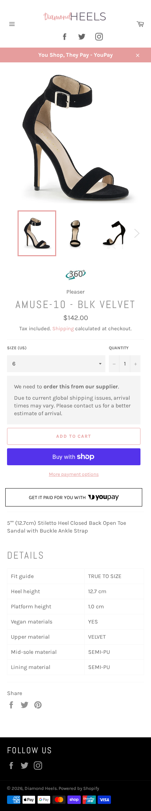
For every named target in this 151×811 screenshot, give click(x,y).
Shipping (63, 328)
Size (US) (17, 347)
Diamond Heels (41, 788)
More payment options (74, 474)
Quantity (119, 347)
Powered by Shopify (79, 788)
